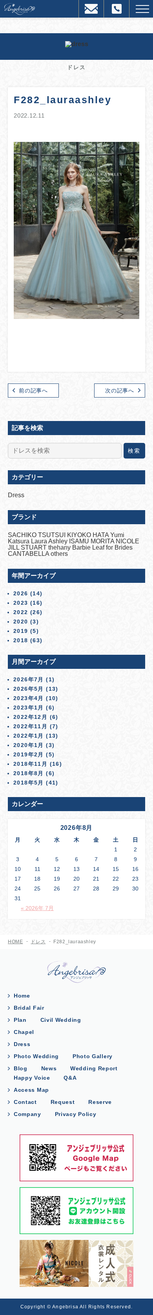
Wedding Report (94, 1068)
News (49, 1068)
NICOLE (127, 541)
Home (22, 996)
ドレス (38, 941)
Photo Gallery (93, 1056)
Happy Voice (32, 1078)
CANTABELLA (29, 553)
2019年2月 (28, 754)
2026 (20, 593)
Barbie (82, 547)
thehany (60, 547)
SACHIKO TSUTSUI (37, 535)
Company (27, 1114)
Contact (25, 1102)
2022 (20, 612)
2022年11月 (30, 726)
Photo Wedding (36, 1056)
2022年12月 (30, 717)
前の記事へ (33, 390)
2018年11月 (30, 764)
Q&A (70, 1078)
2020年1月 (28, 745)
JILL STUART (28, 547)
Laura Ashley (50, 541)
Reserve (100, 1102)
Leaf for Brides (112, 547)
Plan (20, 1020)
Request (63, 1102)
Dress (16, 495)
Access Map (31, 1090)
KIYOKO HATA (88, 535)
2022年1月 (28, 736)
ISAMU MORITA (92, 541)
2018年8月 (28, 773)
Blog (20, 1068)
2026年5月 (28, 689)
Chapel (24, 1032)
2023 (20, 603)
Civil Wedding (60, 1020)
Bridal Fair (29, 1008)
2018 (20, 640)
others (59, 553)
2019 (20, 631)
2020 (20, 621)
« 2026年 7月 (37, 908)
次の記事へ (119, 390)
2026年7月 (28, 679)
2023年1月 (28, 707)
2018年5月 (28, 782)
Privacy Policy (76, 1114)
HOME (15, 941)
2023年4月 (28, 698)
